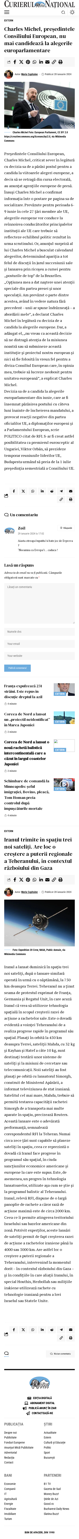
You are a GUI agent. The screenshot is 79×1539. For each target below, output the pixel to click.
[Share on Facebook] (15, 62)
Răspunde (67, 528)
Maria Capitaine (29, 74)
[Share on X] (21, 62)
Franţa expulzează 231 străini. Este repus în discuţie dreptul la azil (23, 691)
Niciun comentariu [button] (62, 1353)
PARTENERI (52, 1475)
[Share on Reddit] (51, 491)
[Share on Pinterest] (28, 62)
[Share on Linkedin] (41, 62)
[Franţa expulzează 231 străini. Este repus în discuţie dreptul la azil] (64, 689)
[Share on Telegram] (61, 491)
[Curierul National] (39, 4)
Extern (8, 20)
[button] (7, 12)
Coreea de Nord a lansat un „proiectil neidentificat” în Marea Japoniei (27, 719)
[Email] (47, 62)
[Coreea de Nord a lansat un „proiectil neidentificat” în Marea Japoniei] (64, 717)
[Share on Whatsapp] (34, 62)
